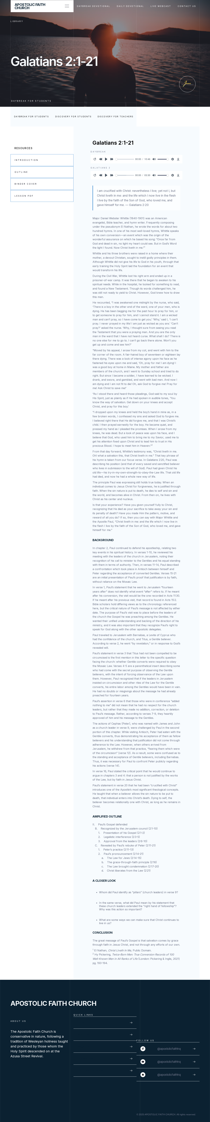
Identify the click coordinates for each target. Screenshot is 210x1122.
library (16, 21)
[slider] (124, 159)
